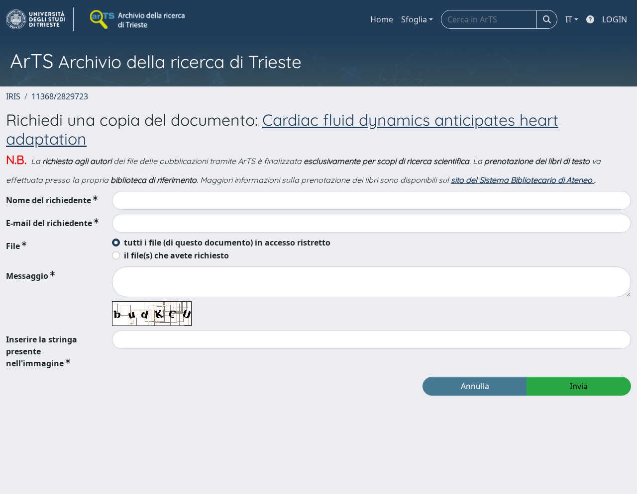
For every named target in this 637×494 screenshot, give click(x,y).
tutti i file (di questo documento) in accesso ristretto (227, 242)
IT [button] (568, 19)
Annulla (475, 386)
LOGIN (614, 19)
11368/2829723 (59, 96)
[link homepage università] (138, 19)
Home (381, 19)
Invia (579, 386)
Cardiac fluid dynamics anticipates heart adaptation (282, 129)
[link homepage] (40, 19)
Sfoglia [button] (414, 19)
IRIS (13, 96)
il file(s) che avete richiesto (176, 255)
